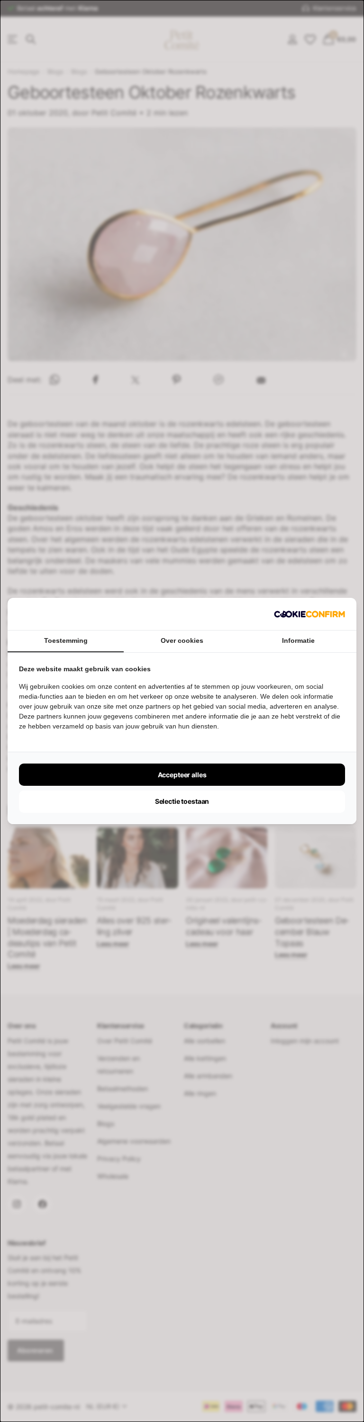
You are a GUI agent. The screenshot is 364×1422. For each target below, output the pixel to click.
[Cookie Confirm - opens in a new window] (309, 614)
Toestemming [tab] (66, 640)
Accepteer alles (182, 775)
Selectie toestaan (182, 801)
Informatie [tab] (298, 640)
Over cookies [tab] (182, 640)
